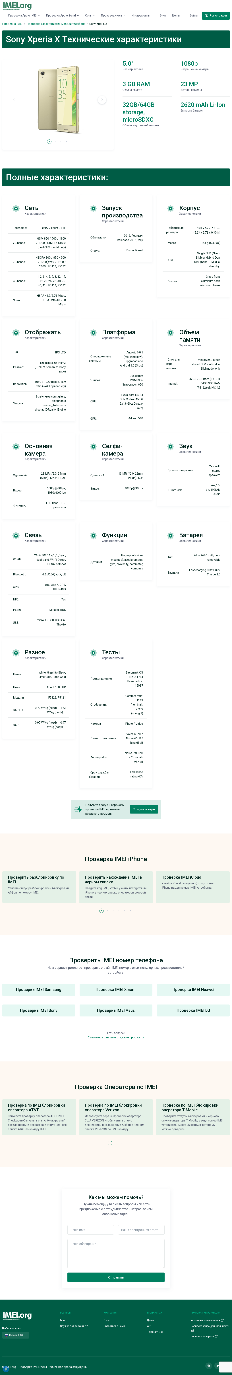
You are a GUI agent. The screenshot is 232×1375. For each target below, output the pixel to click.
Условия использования (205, 1320)
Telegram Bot (155, 1331)
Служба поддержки (72, 1326)
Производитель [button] (111, 15)
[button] (102, 100)
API (149, 1326)
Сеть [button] (88, 15)
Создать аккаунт (144, 809)
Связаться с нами (114, 1326)
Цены (176, 15)
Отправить (116, 1277)
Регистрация (218, 15)
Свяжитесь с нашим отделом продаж (114, 1037)
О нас (107, 1320)
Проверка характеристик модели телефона (56, 24)
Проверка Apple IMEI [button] (22, 15)
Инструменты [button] (141, 15)
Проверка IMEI (12, 24)
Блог (163, 15)
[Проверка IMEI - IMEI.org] (17, 6)
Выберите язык (11, 1328)
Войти (194, 15)
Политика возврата (202, 1336)
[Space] (17, 1315)
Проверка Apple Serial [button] (61, 15)
